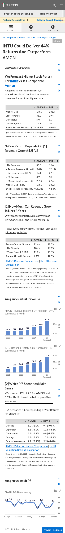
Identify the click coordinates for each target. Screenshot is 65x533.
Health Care (24, 37)
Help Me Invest (48, 13)
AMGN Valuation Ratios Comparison (27, 446)
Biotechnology (39, 37)
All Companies (9, 37)
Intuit (14, 81)
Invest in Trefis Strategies (18, 13)
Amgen (52, 37)
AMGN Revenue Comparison (22, 261)
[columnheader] (21, 107)
